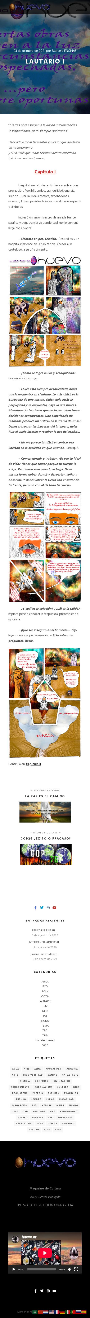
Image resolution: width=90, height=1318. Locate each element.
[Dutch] (46, 1312)
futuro (21, 1099)
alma (37, 1069)
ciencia (25, 1081)
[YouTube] (54, 907)
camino (52, 1075)
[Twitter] (42, 907)
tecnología (24, 1123)
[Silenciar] (69, 1269)
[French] (57, 1312)
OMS (15, 1111)
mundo (73, 1105)
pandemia (39, 1111)
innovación (19, 1105)
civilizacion (61, 1081)
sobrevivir (65, 1117)
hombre (36, 1099)
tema (40, 1123)
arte (15, 1075)
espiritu (53, 1093)
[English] (51, 1312)
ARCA (45, 981)
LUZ (45, 1006)
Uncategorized (45, 1040)
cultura (62, 1087)
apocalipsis (54, 1069)
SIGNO (45, 1021)
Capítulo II (33, 764)
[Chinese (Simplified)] (40, 1312)
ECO (45, 986)
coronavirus (43, 1087)
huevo (50, 1099)
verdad (34, 1129)
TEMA (45, 1025)
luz (34, 1105)
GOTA (45, 996)
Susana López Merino (44, 954)
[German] (62, 1312)
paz (52, 1111)
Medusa (47, 1105)
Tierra (52, 1123)
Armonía (72, 1069)
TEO (45, 1030)
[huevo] (29, 7)
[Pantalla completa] (76, 1269)
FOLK (45, 991)
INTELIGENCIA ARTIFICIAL (44, 942)
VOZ (45, 1045)
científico (42, 1081)
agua (15, 1069)
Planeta (37, 1117)
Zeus (58, 1129)
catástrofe (70, 1075)
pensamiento (68, 1111)
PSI (45, 1016)
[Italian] (68, 1312)
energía (37, 1093)
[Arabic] (35, 1312)
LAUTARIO (45, 1001)
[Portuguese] (73, 1312)
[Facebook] (35, 907)
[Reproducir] (14, 1269)
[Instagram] (48, 907)
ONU (25, 1111)
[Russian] (78, 1312)
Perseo (22, 1117)
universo (68, 1123)
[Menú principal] (78, 7)
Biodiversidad (33, 1075)
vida (47, 1129)
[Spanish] (84, 1312)
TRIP (45, 1035)
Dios (76, 1087)
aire (27, 1069)
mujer (60, 1105)
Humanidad (66, 1099)
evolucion (71, 1093)
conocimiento (20, 1087)
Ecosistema (20, 1093)
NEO (45, 1011)
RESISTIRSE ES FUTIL (44, 930)
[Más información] (70, 7)
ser (50, 1117)
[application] (45, 1253)
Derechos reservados (30, 1312)
